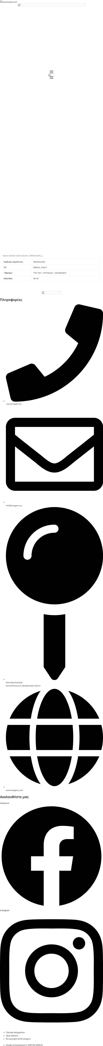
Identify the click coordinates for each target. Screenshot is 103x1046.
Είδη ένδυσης (22, 255)
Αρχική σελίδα (9, 255)
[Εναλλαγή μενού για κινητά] (51, 72)
